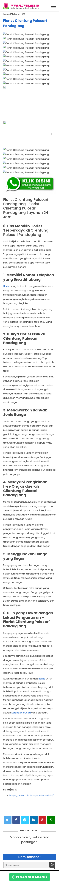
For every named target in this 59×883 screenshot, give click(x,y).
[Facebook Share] (16, 819)
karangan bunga (21, 712)
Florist (6, 286)
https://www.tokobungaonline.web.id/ (31, 795)
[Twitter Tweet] (7, 819)
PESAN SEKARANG (31, 877)
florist (41, 678)
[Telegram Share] (25, 819)
